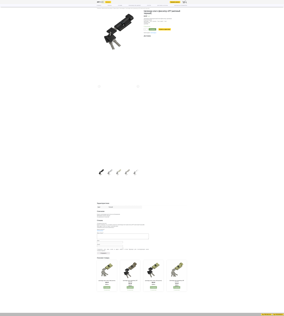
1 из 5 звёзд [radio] (97, 230)
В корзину (152, 29)
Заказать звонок (175, 2)
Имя (98, 240)
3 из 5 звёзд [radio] (100, 230)
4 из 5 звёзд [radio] (101, 230)
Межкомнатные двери (107, 8)
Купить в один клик (164, 29)
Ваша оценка (101, 229)
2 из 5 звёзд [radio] (98, 230)
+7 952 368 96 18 (279, 314)
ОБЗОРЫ (110, 5)
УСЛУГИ (149, 5)
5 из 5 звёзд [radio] (102, 230)
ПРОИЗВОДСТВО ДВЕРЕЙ (135, 5)
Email (98, 244)
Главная (99, 8)
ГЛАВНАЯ (99, 5)
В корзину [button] (107, 287)
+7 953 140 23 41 (267, 314)
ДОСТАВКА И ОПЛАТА (162, 5)
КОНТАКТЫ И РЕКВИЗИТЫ (180, 5)
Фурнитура (116, 8)
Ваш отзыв (100, 233)
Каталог (108, 2)
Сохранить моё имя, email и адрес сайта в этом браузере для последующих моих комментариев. (123, 250)
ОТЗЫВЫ (120, 5)
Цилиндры (122, 8)
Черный (111, 207)
